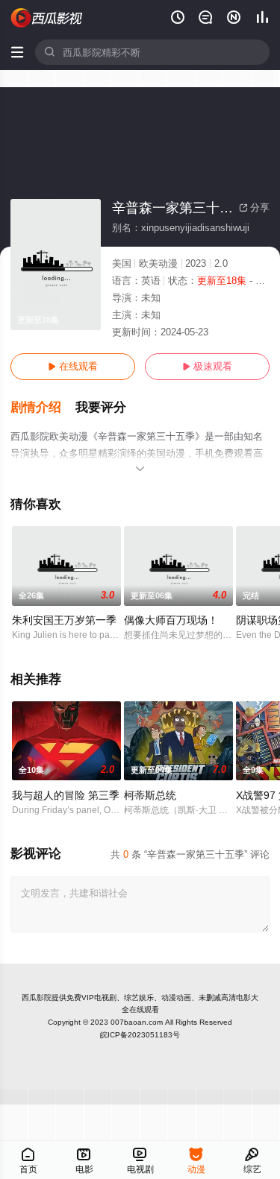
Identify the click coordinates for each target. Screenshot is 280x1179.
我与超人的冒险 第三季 (65, 795)
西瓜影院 (37, 997)
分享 (254, 207)
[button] (42, 407)
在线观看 (73, 366)
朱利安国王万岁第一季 (64, 620)
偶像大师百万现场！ (171, 620)
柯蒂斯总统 (150, 795)
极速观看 (207, 366)
